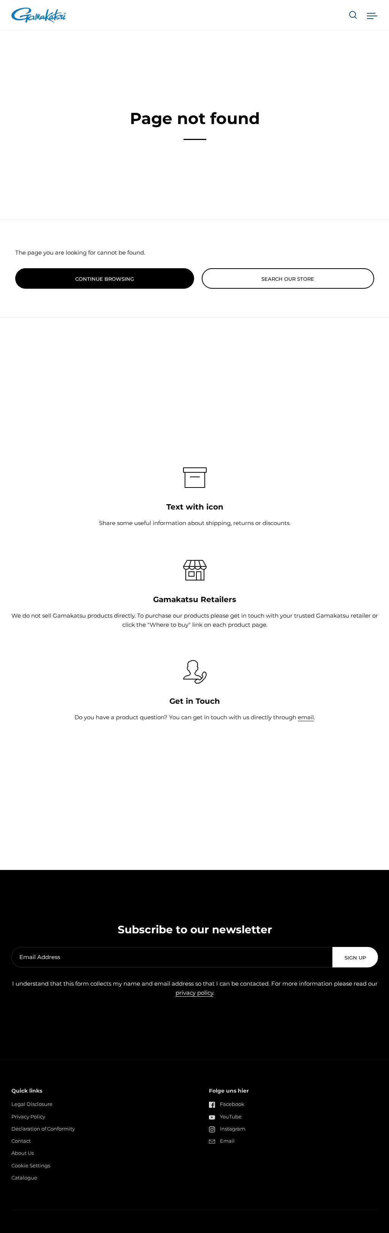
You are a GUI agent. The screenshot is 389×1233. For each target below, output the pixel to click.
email (306, 717)
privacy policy (194, 992)
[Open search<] (353, 15)
